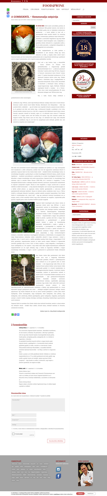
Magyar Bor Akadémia (35, 472)
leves (26, 472)
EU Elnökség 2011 (44, 466)
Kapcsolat (65, 9)
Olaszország (45, 474)
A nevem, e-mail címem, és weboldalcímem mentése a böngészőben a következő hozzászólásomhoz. (38, 428)
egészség (17, 466)
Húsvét (44, 469)
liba (29, 472)
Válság (49, 477)
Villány (44, 477)
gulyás (18, 469)
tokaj (34, 477)
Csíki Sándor (75, 187)
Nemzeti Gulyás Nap (31, 474)
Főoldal (26, 9)
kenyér (18, 472)
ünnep (17, 480)
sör (31, 477)
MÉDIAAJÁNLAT (76, 9)
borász (41, 463)
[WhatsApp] (8, 9)
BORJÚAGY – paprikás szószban (84, 164)
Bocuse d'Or (33, 463)
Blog (58, 9)
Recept (21, 477)
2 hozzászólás (39, 19)
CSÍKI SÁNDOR (35, 9)
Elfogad (80, 493)
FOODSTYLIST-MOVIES (47, 9)
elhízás (21, 466)
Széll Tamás (27, 477)
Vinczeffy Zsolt (75, 182)
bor (37, 463)
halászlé (31, 469)
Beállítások (90, 493)
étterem (13, 480)
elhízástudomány (27, 466)
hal (27, 469)
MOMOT (24, 474)
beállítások (57, 494)
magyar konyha (44, 472)
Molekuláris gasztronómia (17, 474)
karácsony (14, 472)
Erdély (33, 466)
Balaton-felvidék (26, 463)
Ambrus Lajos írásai (31, 19)
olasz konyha (39, 474)
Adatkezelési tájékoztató (62, 463)
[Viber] (8, 12)
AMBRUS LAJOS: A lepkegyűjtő (84, 196)
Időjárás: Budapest (76, 145)
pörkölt (17, 477)
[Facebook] (8, 16)
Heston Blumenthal (37, 469)
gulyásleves (23, 469)
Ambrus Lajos (18, 19)
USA (37, 477)
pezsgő (13, 477)
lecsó (22, 472)
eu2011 (37, 466)
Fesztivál (13, 469)
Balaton (20, 463)
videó (41, 477)
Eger (13, 466)
